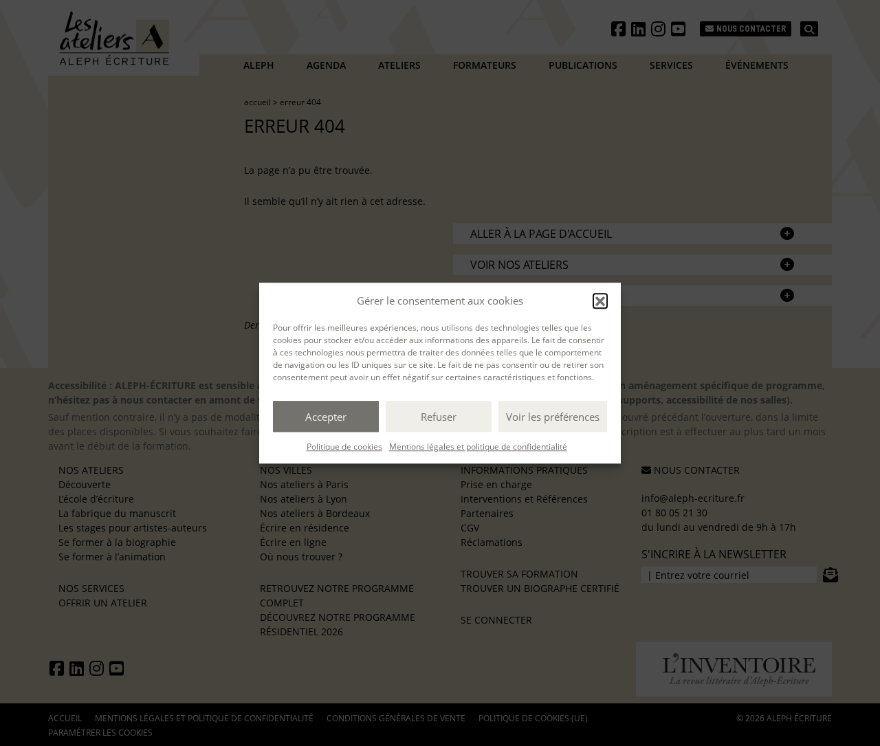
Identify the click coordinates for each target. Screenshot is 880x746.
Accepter (325, 417)
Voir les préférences (553, 417)
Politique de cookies (344, 446)
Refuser (438, 417)
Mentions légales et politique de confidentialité (478, 446)
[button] (600, 300)
